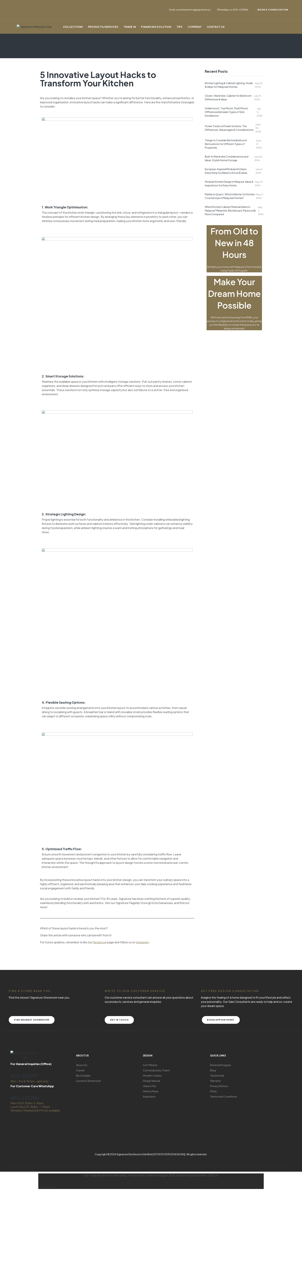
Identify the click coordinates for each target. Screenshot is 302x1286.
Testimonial (217, 1075)
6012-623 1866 (25, 1097)
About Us (81, 1065)
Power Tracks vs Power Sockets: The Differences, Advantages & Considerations (229, 127)
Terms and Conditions (223, 1096)
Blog (213, 1070)
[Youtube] (16, 14)
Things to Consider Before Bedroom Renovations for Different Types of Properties (226, 144)
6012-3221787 (24, 1075)
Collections (73, 26)
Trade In (130, 26)
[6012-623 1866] (12, 1091)
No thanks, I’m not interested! (55, 1281)
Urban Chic (149, 1086)
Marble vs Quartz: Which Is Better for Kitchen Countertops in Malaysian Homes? (230, 196)
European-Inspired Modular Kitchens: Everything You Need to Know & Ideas (226, 170)
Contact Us (216, 26)
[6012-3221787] (12, 1069)
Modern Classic (152, 1075)
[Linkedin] (42, 4)
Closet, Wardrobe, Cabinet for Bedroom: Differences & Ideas (228, 97)
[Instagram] (29, 4)
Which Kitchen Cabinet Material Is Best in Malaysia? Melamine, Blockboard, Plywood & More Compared (230, 210)
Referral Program (220, 1065)
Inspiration (149, 1096)
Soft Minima (150, 1065)
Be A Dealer (83, 1075)
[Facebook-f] (16, 4)
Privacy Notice (219, 1086)
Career (80, 1070)
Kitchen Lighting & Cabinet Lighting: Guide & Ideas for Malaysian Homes (229, 84)
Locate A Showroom (88, 1080)
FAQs (213, 1091)
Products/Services (103, 26)
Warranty (215, 1080)
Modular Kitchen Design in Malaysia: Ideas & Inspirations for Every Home (229, 183)
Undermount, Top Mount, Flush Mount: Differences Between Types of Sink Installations (227, 112)
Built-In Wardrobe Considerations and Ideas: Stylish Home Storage (226, 158)
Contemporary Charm (156, 1070)
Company (195, 26)
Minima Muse (150, 1091)
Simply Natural (151, 1080)
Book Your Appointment (55, 1257)
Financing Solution (156, 26)
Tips (179, 26)
